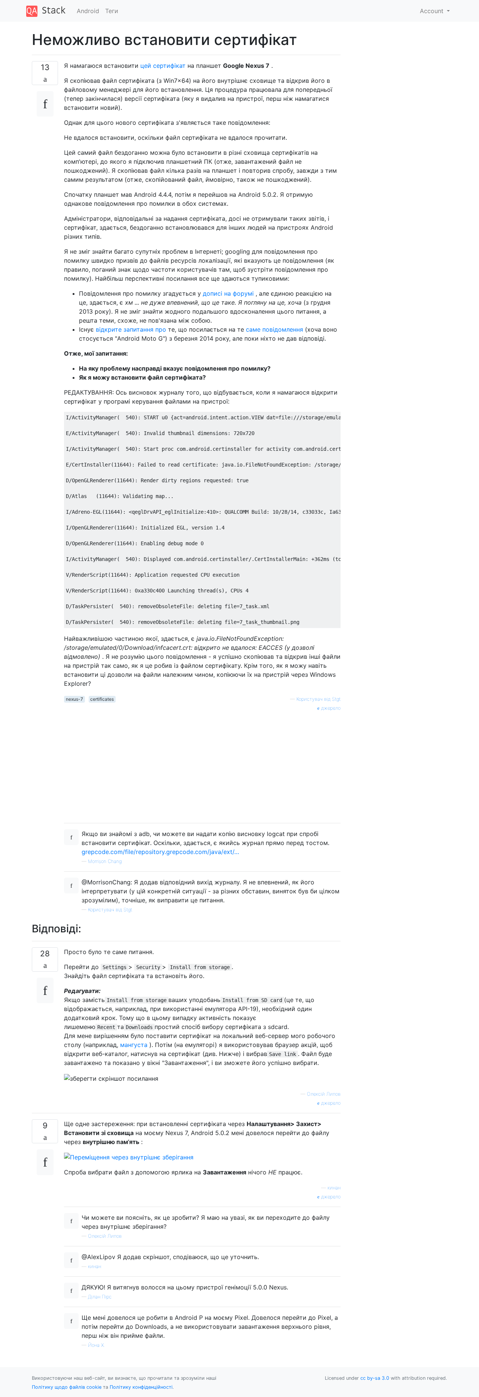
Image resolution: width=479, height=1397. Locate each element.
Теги (111, 11)
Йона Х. (96, 1345)
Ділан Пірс (100, 1297)
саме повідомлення (274, 329)
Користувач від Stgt (318, 699)
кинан (334, 1188)
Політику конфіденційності (141, 1387)
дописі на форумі (228, 293)
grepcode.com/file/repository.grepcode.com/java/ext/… (160, 852)
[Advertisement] (202, 764)
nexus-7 (74, 699)
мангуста (132, 1044)
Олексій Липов (324, 1094)
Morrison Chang (105, 861)
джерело (330, 708)
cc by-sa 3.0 (374, 1378)
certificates (102, 699)
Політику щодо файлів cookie (66, 1387)
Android (88, 11)
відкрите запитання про (131, 329)
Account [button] (432, 11)
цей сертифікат (163, 65)
